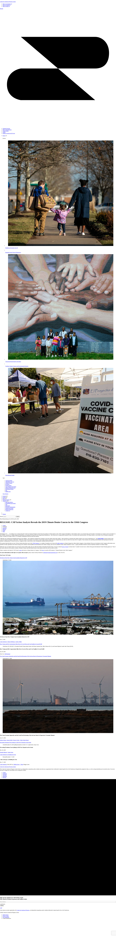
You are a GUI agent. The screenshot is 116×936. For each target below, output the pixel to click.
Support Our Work (9, 508)
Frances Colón (16, 740)
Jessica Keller (9, 740)
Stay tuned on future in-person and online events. (13, 898)
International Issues (9, 489)
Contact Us (7, 510)
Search (1, 516)
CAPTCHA (2, 904)
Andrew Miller (18, 641)
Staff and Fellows (9, 502)
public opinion (60, 543)
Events (4, 497)
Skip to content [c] (6, 5)
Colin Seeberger (3, 641)
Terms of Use (5, 914)
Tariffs (4, 132)
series (20, 550)
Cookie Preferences (7, 918)
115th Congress (35, 543)
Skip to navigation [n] (7, 4)
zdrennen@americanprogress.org (50, 552)
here (43, 550)
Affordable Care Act (9, 481)
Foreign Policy (8, 485)
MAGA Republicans (7, 129)
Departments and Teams (10, 503)
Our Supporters (6, 917)
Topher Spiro (10, 752)
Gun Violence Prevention (10, 486)
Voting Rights (6, 131)
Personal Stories (6, 499)
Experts (4, 496)
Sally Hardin (101, 538)
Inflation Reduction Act (10, 487)
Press (4, 498)
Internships (7, 505)
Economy (7, 484)
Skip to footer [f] (6, 6)
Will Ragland (7, 654)
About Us (5, 501)
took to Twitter (65, 546)
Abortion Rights (8, 480)
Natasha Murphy (3, 752)
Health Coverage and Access (9, 133)
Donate (1, 8)
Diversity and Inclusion (10, 507)
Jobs (6, 504)
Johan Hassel (26, 740)
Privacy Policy (6, 916)
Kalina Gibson (3, 740)
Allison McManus (11, 641)
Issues (4, 135)
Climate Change (8, 483)
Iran (6, 490)
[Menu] (58, 126)
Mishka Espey (17, 764)
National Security (6, 128)
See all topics (5, 493)
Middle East (7, 491)
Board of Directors (9, 509)
